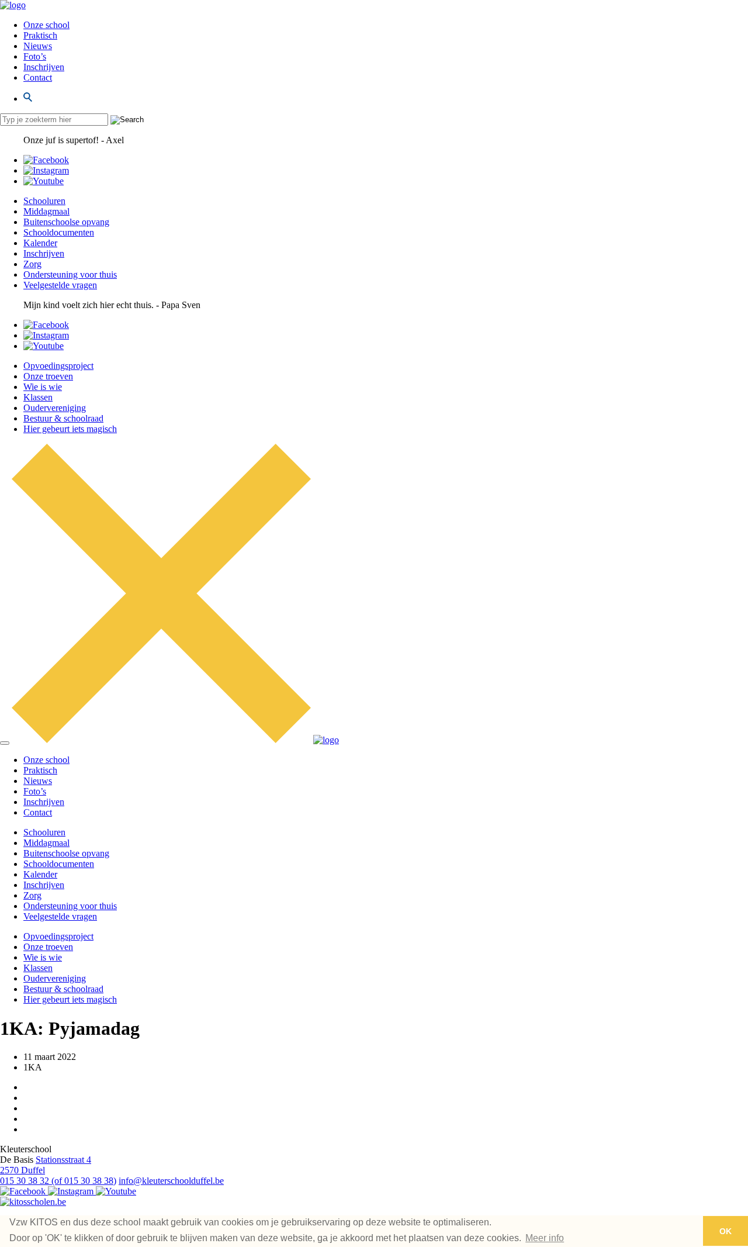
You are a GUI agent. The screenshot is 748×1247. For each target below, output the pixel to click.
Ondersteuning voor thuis (70, 274)
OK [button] (725, 1231)
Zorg (32, 264)
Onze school (46, 25)
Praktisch (40, 35)
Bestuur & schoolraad (63, 418)
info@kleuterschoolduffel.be (171, 1181)
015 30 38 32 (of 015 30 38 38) (58, 1181)
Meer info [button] (544, 1238)
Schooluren (44, 201)
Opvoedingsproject (58, 366)
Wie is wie (42, 387)
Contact (37, 77)
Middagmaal (46, 211)
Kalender (40, 243)
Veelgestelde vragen (60, 285)
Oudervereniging (54, 408)
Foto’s (34, 56)
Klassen (38, 397)
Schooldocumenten (58, 232)
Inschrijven (43, 67)
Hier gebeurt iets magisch (70, 429)
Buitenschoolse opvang (66, 222)
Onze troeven (48, 376)
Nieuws (37, 46)
